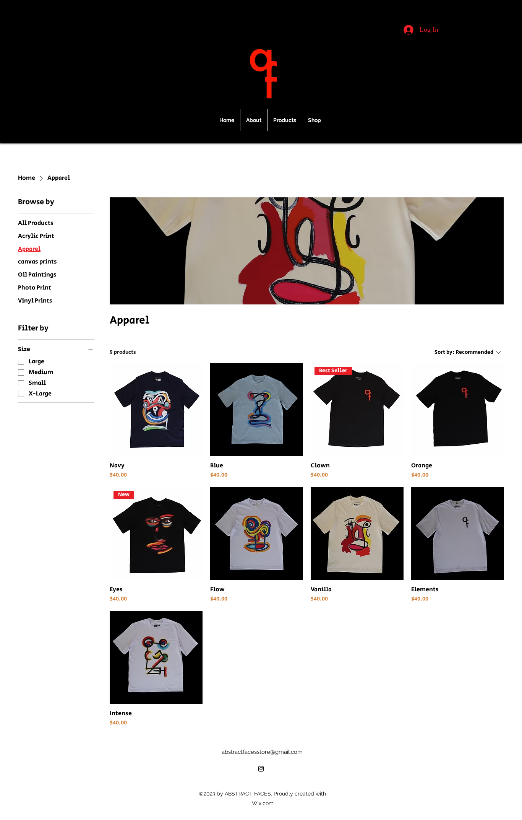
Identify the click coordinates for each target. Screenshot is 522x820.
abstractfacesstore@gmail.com (262, 751)
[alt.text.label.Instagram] (261, 769)
